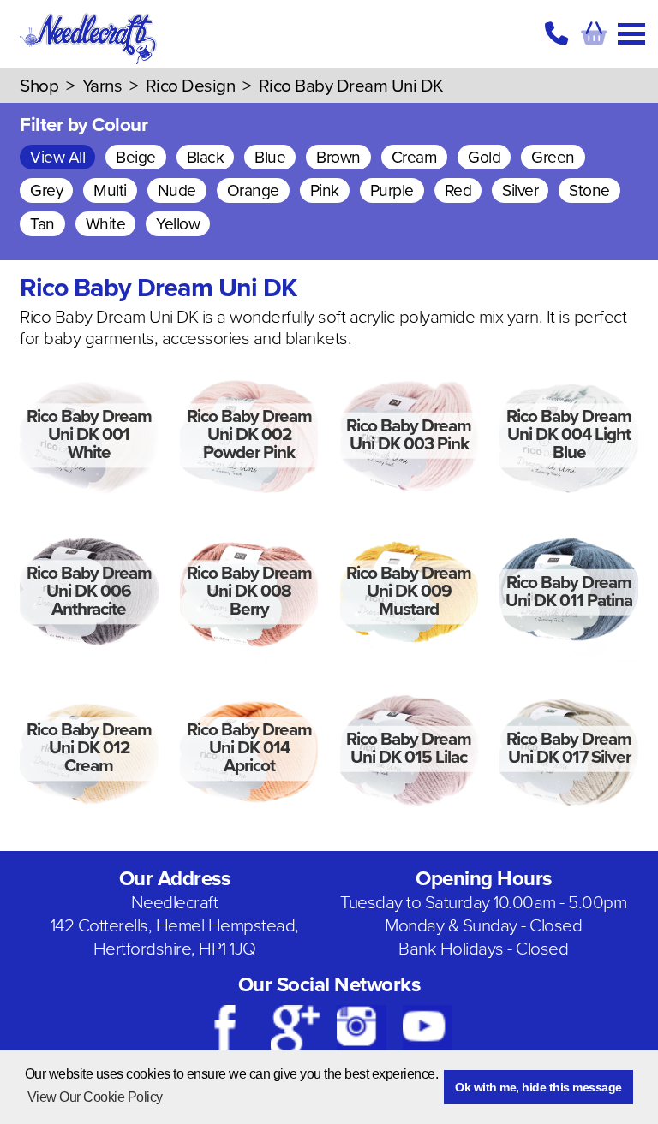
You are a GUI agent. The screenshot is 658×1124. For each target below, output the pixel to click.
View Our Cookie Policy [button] (95, 1097)
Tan (42, 224)
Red (458, 190)
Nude (177, 190)
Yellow (178, 224)
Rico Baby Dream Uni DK (351, 86)
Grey (46, 190)
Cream (415, 157)
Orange (253, 190)
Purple (392, 190)
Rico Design (191, 86)
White (106, 224)
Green (553, 157)
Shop (39, 86)
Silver (520, 190)
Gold (484, 157)
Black (205, 157)
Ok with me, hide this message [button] (538, 1087)
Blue (269, 157)
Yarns (102, 86)
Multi (110, 190)
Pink (324, 190)
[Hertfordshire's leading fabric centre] (89, 59)
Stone (589, 190)
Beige (136, 157)
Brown (338, 157)
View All (57, 157)
